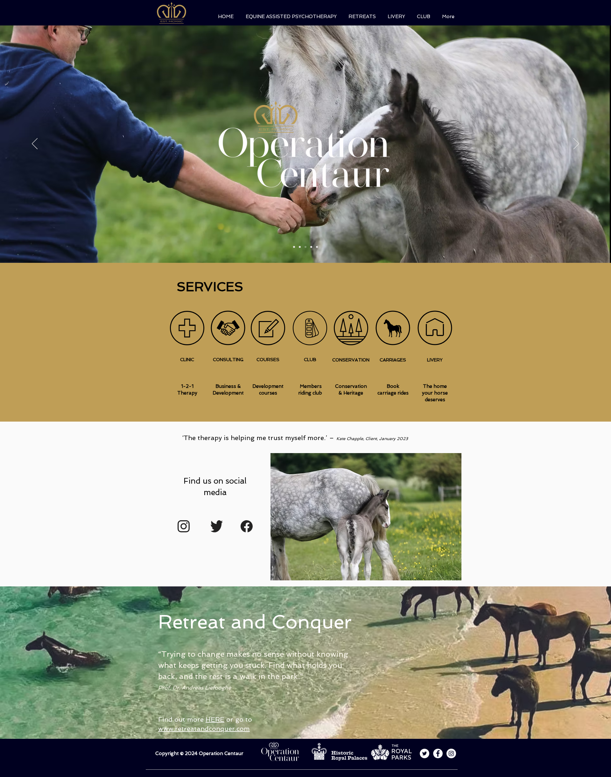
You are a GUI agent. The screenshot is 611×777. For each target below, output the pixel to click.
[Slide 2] (300, 247)
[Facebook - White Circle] (438, 753)
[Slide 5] (317, 247)
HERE (215, 719)
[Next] (576, 144)
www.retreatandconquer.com (204, 728)
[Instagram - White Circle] (451, 753)
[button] (289, 16)
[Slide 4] (311, 247)
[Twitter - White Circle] (424, 753)
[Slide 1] (294, 247)
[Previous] (35, 144)
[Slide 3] (305, 247)
